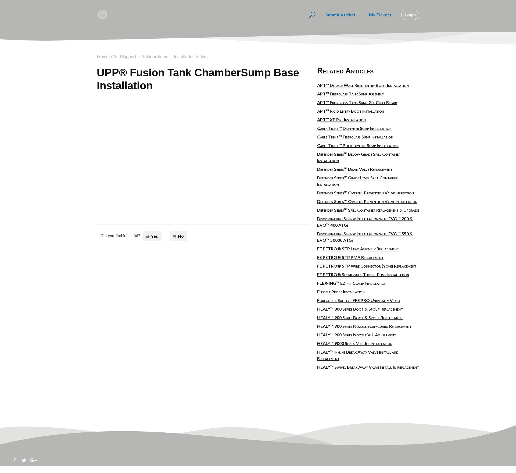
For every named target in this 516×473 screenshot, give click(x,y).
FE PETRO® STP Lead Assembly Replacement (358, 248)
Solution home (155, 56)
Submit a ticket (340, 14)
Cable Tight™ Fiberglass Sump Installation (355, 136)
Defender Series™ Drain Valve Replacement (354, 169)
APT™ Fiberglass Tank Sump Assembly (350, 93)
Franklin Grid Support (117, 56)
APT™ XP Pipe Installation (341, 119)
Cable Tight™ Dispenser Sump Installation (354, 128)
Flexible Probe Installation (341, 291)
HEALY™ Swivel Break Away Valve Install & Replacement (368, 366)
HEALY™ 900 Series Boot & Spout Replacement (360, 317)
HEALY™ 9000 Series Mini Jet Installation (354, 343)
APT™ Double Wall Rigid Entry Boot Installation (363, 85)
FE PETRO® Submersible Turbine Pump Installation (363, 274)
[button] (312, 14)
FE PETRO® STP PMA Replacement (350, 257)
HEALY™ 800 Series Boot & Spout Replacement (360, 308)
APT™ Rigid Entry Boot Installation (350, 110)
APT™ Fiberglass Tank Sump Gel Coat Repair (357, 102)
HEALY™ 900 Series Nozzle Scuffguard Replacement (364, 326)
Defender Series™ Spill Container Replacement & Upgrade (368, 209)
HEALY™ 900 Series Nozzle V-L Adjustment (356, 334)
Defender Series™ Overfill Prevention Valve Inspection (365, 192)
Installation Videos (191, 56)
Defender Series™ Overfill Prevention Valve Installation (367, 201)
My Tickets (380, 14)
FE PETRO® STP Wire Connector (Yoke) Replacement (366, 265)
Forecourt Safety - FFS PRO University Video (358, 300)
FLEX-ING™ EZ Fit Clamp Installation (351, 283)
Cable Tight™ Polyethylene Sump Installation (358, 145)
